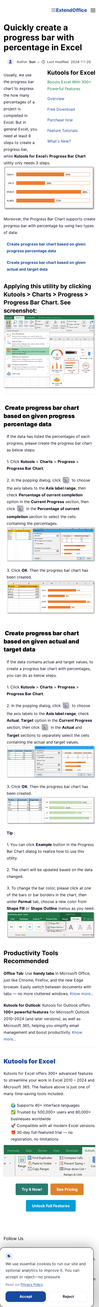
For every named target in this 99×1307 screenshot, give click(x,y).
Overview (55, 98)
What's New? (59, 141)
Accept (25, 1296)
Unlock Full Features (51, 1205)
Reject (68, 1296)
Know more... (81, 993)
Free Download (61, 109)
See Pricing (67, 1189)
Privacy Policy (32, 1284)
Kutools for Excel (30, 1061)
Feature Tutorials (62, 130)
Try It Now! (32, 1189)
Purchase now (60, 119)
